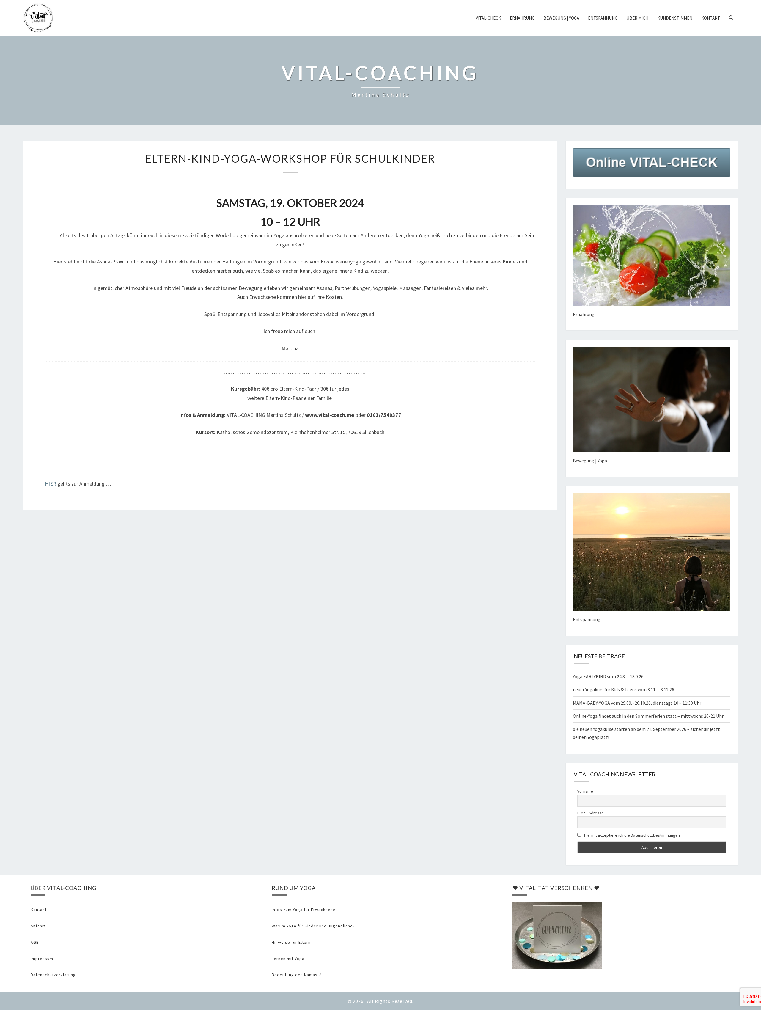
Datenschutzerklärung (53, 974)
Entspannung (602, 18)
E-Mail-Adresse (590, 813)
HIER (50, 483)
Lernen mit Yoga (288, 958)
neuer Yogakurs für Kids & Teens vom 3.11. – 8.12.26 (623, 689)
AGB (35, 942)
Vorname (585, 791)
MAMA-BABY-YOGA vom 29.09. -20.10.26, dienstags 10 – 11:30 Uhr (637, 703)
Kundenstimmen (674, 18)
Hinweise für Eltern (291, 942)
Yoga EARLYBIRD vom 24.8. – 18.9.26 (608, 676)
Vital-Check (488, 18)
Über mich (637, 18)
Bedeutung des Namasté (297, 974)
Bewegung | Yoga (561, 18)
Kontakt (710, 18)
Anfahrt (38, 926)
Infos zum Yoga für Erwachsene (304, 909)
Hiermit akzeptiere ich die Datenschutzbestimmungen (631, 835)
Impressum (42, 958)
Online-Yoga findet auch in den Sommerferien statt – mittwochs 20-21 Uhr (648, 716)
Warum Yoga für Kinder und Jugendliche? (313, 926)
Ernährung (522, 18)
